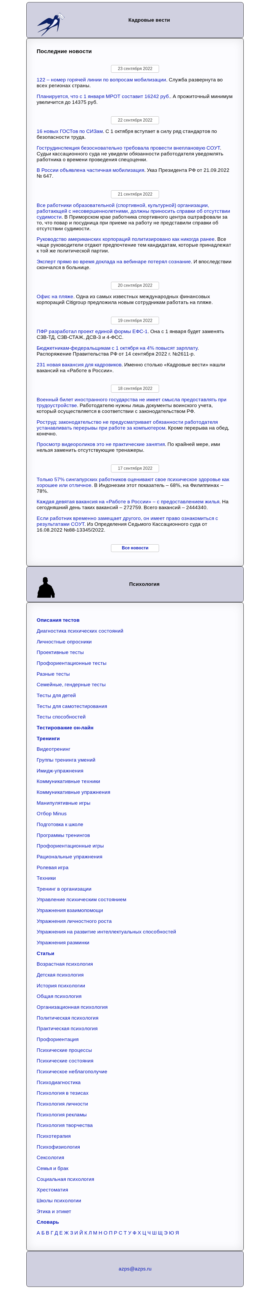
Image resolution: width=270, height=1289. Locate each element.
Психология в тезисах (63, 1093)
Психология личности (62, 1104)
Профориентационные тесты (72, 663)
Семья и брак (52, 1168)
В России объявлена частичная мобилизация (90, 170)
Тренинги (48, 738)
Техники (46, 878)
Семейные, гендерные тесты (71, 684)
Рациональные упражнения (69, 856)
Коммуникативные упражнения (73, 792)
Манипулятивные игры (63, 803)
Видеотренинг (53, 749)
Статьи (45, 953)
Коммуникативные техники (68, 781)
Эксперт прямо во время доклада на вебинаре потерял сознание (114, 261)
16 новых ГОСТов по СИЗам (70, 131)
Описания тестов (58, 620)
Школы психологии (59, 1200)
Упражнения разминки (63, 942)
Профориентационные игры (70, 846)
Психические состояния (65, 1061)
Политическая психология (67, 1018)
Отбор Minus (52, 813)
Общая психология (59, 996)
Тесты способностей (61, 717)
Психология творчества (65, 1125)
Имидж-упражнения (60, 771)
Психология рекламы (62, 1114)
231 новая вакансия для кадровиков (79, 364)
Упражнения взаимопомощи (70, 910)
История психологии (61, 985)
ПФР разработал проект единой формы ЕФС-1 (92, 331)
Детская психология (60, 975)
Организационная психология (72, 1007)
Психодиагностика (59, 1082)
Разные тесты (53, 674)
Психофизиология (58, 1147)
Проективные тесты (60, 652)
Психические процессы (64, 1050)
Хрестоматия (52, 1190)
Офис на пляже (55, 296)
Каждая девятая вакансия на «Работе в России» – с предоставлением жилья (128, 501)
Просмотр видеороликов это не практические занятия (101, 444)
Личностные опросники (64, 641)
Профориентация (58, 1039)
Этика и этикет (54, 1211)
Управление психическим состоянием (81, 899)
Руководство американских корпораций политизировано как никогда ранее (126, 239)
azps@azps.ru (135, 1269)
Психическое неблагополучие (72, 1071)
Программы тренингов (63, 835)
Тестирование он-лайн (65, 727)
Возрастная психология (65, 964)
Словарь (48, 1222)
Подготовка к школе (60, 824)
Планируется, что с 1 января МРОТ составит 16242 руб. (103, 96)
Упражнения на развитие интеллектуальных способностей (106, 931)
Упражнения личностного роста (74, 921)
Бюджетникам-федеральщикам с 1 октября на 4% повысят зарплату (117, 348)
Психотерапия (54, 1136)
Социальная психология (65, 1179)
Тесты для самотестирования (72, 706)
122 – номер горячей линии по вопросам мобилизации (101, 79)
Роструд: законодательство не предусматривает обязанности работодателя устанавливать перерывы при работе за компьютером (127, 425)
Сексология (50, 1157)
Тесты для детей (56, 695)
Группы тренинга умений (66, 760)
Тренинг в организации (64, 889)
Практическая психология (67, 1028)
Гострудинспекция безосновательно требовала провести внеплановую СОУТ (128, 148)
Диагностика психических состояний (80, 631)
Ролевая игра (53, 867)
